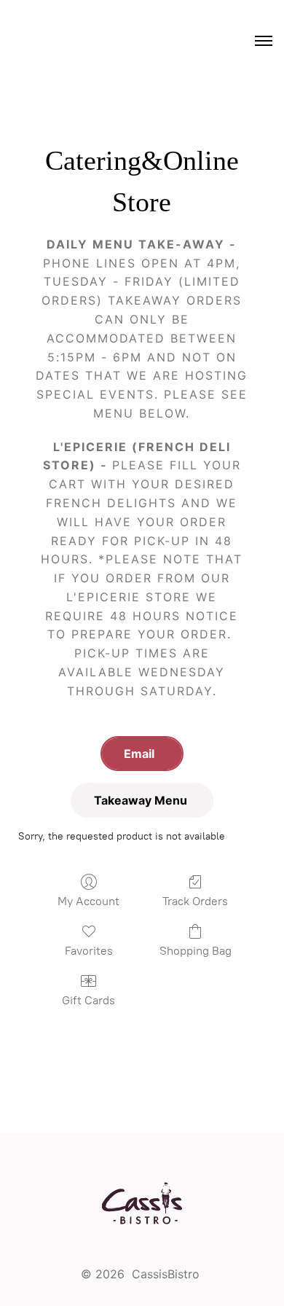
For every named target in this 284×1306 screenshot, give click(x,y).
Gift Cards (88, 1000)
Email (142, 753)
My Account (88, 901)
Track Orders (195, 901)
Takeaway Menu (142, 800)
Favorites (89, 951)
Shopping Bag (195, 951)
